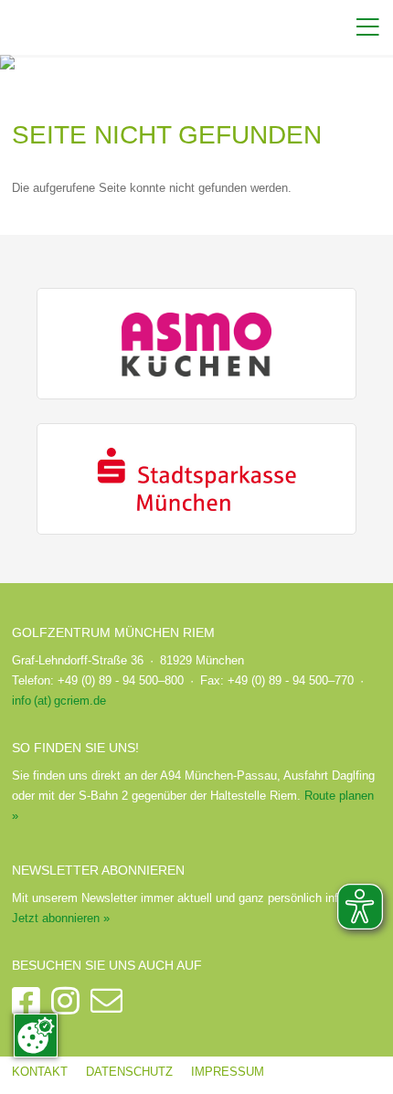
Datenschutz (129, 1071)
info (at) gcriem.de (59, 700)
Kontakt (40, 1071)
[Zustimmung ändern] (36, 1035)
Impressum (227, 1071)
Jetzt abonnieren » (61, 918)
